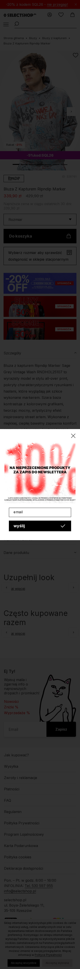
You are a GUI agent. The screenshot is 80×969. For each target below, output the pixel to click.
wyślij (19, 525)
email (18, 512)
